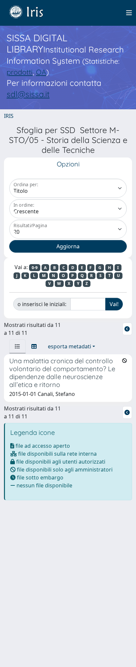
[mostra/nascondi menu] (129, 13)
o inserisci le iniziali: (41, 304)
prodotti (20, 71)
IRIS (9, 116)
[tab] (17, 346)
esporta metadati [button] (69, 346)
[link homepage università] (31, 13)
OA (41, 71)
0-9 (35, 267)
